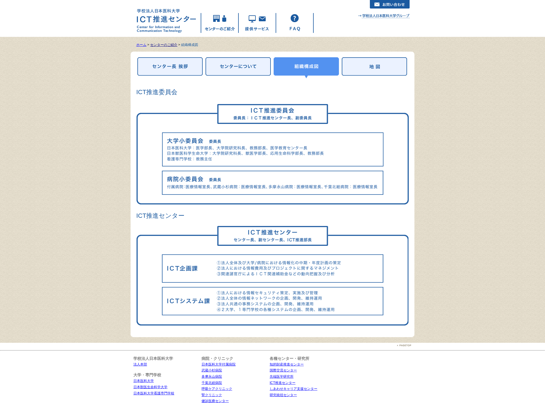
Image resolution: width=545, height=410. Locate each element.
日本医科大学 (143, 381)
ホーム (141, 45)
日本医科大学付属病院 (219, 364)
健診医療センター (215, 401)
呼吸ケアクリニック (217, 389)
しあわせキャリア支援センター (293, 389)
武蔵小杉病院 (212, 370)
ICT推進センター (282, 383)
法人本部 (140, 364)
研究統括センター (283, 395)
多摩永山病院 (212, 377)
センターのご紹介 (163, 45)
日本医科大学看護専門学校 (153, 393)
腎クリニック (212, 395)
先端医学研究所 (282, 377)
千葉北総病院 (212, 383)
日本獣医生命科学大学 (150, 387)
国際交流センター (283, 370)
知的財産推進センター (287, 364)
